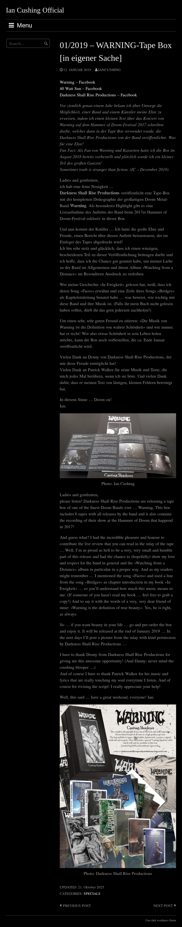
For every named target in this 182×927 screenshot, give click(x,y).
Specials (92, 893)
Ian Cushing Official (35, 10)
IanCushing (109, 69)
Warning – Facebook (77, 82)
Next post (163, 905)
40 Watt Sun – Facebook (81, 88)
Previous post (77, 905)
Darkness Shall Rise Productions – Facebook (98, 95)
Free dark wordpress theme (161, 920)
